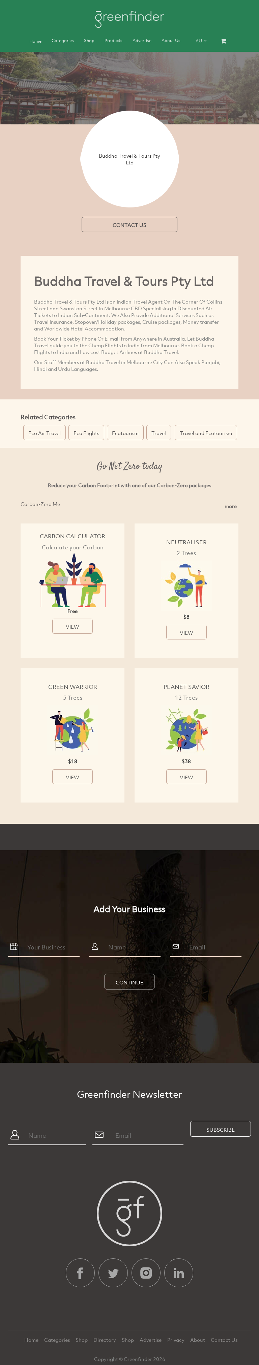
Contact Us (224, 1339)
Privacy (176, 1339)
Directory (105, 1339)
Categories (63, 40)
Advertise (142, 40)
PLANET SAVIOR (186, 687)
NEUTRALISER (186, 542)
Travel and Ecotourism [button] (206, 433)
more (231, 506)
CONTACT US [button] (129, 225)
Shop (89, 40)
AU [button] (199, 41)
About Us (171, 40)
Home (35, 41)
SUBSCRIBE (220, 1129)
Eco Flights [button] (86, 433)
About (198, 1339)
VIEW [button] (72, 626)
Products (113, 40)
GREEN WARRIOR (72, 687)
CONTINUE (129, 982)
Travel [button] (158, 433)
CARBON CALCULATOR (72, 536)
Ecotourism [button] (125, 433)
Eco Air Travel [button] (44, 433)
